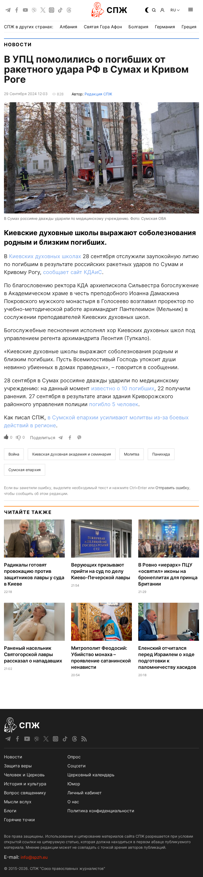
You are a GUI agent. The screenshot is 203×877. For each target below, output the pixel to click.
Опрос (74, 756)
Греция (189, 26)
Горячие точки (19, 819)
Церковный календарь (90, 774)
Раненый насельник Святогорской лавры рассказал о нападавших (33, 654)
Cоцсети (76, 765)
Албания (68, 26)
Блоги (10, 810)
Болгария (138, 26)
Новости (18, 44)
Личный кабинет (84, 792)
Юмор (73, 783)
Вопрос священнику (25, 792)
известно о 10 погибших (122, 388)
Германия (165, 26)
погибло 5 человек (113, 404)
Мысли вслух (17, 801)
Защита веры (18, 765)
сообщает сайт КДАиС (72, 272)
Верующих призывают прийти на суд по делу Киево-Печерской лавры (100, 571)
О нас (73, 801)
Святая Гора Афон (103, 26)
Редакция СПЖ (98, 94)
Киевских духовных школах (45, 256)
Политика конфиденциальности (100, 810)
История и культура (25, 783)
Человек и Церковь (24, 774)
